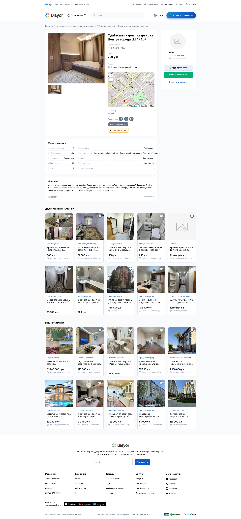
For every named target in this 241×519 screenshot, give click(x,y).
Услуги (108, 483)
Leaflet (134, 106)
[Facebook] (131, 119)
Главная (49, 26)
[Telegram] (121, 119)
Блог (77, 493)
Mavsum (48, 488)
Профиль (139, 479)
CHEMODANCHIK (52, 493)
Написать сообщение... (178, 75)
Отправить (142, 462)
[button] (131, 87)
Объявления (80, 488)
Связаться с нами (112, 479)
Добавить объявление (182, 15)
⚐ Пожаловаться (148, 197)
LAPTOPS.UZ (50, 483)
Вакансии (79, 483)
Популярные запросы (145, 493)
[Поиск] (94, 15)
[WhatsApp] (126, 119)
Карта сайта (141, 483)
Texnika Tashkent (52, 479)
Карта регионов (142, 488)
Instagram (173, 488)
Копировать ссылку (118, 124)
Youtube (172, 493)
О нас (77, 479)
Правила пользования (114, 488)
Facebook (173, 479)
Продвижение (119, 130)
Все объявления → (178, 82)
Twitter (172, 484)
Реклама (109, 493)
